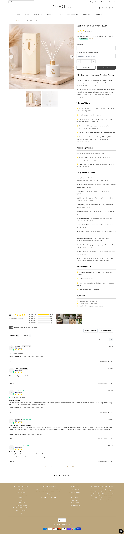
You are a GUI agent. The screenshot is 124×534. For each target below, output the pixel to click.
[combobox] (47, 268)
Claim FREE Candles (62, 280)
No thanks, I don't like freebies (62, 286)
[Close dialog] (80, 246)
